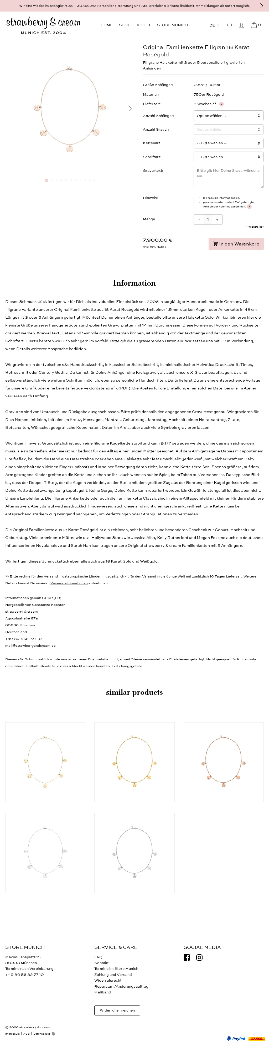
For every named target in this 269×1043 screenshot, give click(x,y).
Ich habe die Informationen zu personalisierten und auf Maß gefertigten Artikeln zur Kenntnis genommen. (229, 202)
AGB (26, 1033)
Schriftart (151, 157)
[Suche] (230, 25)
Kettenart (151, 143)
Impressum (12, 1033)
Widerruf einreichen (117, 1010)
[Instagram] (199, 957)
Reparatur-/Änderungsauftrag (121, 986)
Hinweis (150, 198)
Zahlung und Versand (113, 974)
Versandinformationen (69, 583)
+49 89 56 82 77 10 (24, 974)
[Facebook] (187, 957)
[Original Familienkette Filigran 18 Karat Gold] (45, 762)
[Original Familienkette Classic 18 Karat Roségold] (223, 762)
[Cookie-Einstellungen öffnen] (55, 1034)
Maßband (102, 992)
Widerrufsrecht (107, 980)
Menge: (149, 219)
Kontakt (101, 963)
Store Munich (172, 25)
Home (107, 25)
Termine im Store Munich (116, 968)
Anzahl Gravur (155, 129)
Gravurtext (152, 170)
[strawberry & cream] (43, 25)
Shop (124, 25)
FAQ (98, 957)
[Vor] (261, 6)
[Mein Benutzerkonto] (241, 25)
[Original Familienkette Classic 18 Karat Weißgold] (134, 853)
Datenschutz (41, 1033)
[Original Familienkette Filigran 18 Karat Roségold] (70, 172)
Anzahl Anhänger (158, 116)
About (144, 25)
